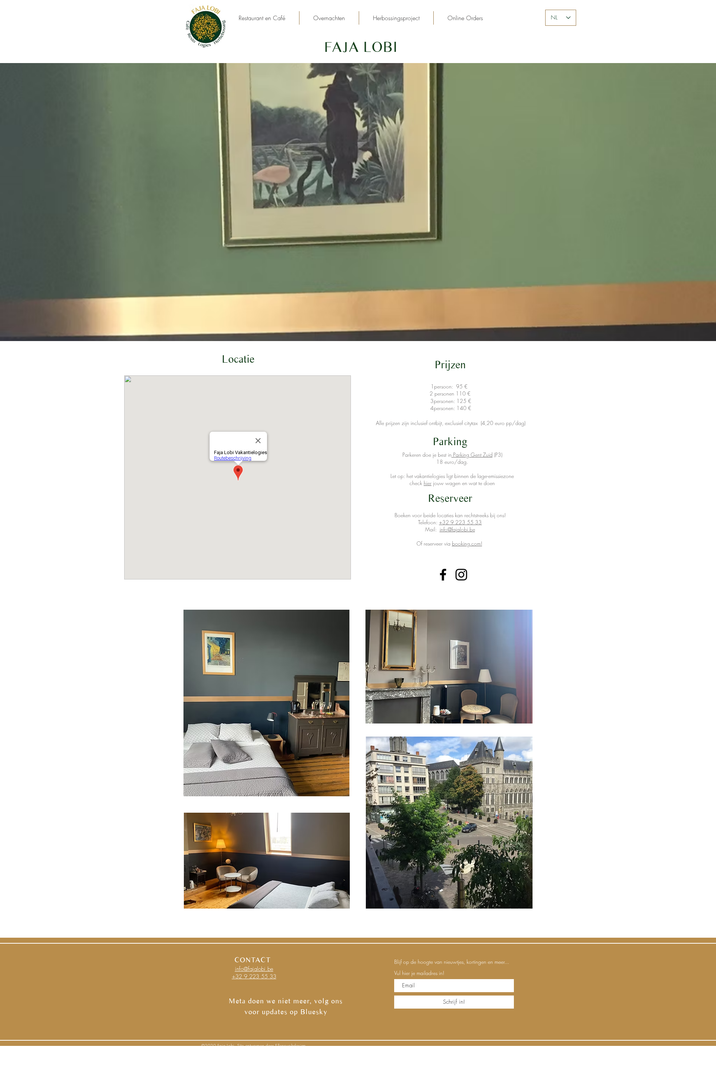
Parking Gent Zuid (472, 454)
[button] (329, 18)
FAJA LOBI (361, 46)
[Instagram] (461, 574)
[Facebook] (443, 574)
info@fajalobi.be (457, 529)
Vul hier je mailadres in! (419, 973)
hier (427, 483)
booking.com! (467, 543)
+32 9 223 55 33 (460, 522)
